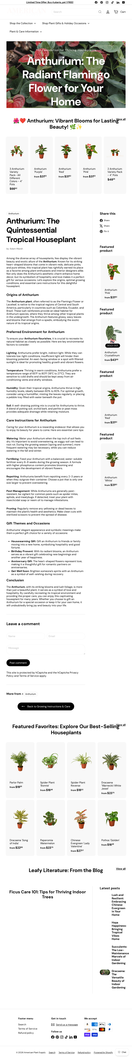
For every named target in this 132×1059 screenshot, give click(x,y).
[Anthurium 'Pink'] (90, 159)
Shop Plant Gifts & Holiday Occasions (64, 23)
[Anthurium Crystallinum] (112, 341)
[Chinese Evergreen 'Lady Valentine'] (81, 828)
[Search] (100, 11)
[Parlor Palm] (20, 767)
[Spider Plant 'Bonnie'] (50, 768)
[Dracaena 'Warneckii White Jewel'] (112, 770)
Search (22, 1024)
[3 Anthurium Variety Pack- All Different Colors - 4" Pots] (17, 165)
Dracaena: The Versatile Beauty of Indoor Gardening (119, 979)
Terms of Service (29, 676)
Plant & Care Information (24, 31)
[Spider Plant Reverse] (81, 768)
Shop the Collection (21, 23)
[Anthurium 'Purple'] (41, 159)
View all (121, 119)
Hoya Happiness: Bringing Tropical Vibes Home (119, 931)
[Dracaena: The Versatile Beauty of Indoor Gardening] (105, 972)
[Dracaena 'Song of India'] (20, 826)
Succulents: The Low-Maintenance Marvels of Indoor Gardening (120, 955)
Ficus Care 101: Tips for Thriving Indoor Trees (47, 894)
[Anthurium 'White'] (112, 466)
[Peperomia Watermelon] (50, 826)
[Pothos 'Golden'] (112, 825)
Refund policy (26, 1033)
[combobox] (78, 11)
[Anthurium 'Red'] (66, 159)
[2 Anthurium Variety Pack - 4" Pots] (115, 161)
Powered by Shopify (103, 1052)
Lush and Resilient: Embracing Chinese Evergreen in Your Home (119, 904)
